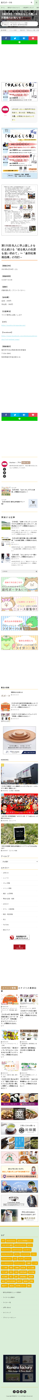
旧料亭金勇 (23, 1272)
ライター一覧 (7, 1302)
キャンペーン (6, 1249)
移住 (3, 1281)
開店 (29, 1285)
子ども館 (4, 1272)
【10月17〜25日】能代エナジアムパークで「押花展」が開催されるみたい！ (28, 1014)
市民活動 (11, 1010)
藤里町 (26, 1281)
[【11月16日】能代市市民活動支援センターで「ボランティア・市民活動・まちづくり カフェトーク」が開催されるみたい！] (5, 706)
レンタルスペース (7, 1263)
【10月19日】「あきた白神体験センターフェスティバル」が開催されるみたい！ (29, 1082)
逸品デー (4, 1285)
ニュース (13, 820)
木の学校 (31, 1272)
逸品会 (12, 1285)
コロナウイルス (17, 1249)
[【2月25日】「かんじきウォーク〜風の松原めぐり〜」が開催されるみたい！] (6, 558)
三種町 (28, 1263)
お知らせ (6, 873)
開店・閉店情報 (15, 790)
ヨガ (15, 1258)
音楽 (4, 1076)
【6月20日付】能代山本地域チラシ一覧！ (13, 502)
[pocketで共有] (33, 38)
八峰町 (17, 1267)
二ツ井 (35, 1263)
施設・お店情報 (8, 893)
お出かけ (6, 904)
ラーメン (27, 1258)
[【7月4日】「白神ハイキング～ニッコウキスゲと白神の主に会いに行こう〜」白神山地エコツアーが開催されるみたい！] (6, 525)
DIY (3, 1240)
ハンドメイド (25, 1254)
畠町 (16, 1276)
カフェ (30, 1245)
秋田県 (31, 1276)
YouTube (6, 924)
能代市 (15, 24)
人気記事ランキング (28, 7)
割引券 (23, 1267)
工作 (24, 1076)
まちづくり (6, 1008)
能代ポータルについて (14, 7)
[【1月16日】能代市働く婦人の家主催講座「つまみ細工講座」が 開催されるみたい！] (6, 541)
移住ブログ (6, 930)
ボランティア (4, 1010)
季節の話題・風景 (8, 898)
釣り (28, 1076)
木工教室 (4, 1276)
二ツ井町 (4, 1267)
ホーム (3, 7)
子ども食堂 (31, 1267)
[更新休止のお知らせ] (5, 695)
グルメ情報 (14, 850)
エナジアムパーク (26, 1008)
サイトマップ (7, 1312)
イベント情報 (23, 22)
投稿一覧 (25, 462)
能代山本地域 (11, 1281)
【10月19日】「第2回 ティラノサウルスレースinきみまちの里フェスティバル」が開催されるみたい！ (9, 1052)
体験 (11, 1267)
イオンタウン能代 (7, 1245)
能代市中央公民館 (22, 24)
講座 (24, 1045)
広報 (16, 1272)
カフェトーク (13, 1008)
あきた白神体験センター (28, 1074)
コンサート (27, 1249)
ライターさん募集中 (9, 1297)
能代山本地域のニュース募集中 (12, 1292)
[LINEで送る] (20, 42)
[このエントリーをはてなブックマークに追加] (24, 38)
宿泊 (11, 1272)
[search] (36, 571)
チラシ (17, 1254)
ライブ (4, 1074)
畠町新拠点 (32, 1043)
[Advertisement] (20, 62)
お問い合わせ (7, 1307)
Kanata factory (11, 1240)
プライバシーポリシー (9, 1317)
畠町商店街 (25, 1043)
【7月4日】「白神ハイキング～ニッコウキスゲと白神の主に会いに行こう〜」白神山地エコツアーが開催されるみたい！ (24, 524)
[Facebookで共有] (6, 38)
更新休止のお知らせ (17, 692)
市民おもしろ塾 (8, 24)
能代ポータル (17, 1396)
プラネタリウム (6, 1258)
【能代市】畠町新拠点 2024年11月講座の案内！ (28, 1050)
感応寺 (9, 1074)
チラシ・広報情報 (8, 909)
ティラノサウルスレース (9, 1043)
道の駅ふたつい (20, 1285)
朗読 (13, 1074)
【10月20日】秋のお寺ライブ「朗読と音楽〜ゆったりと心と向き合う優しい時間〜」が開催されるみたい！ (10, 1083)
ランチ (21, 1258)
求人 (4, 919)
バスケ (34, 1254)
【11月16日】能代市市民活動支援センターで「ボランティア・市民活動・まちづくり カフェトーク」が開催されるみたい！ (24, 705)
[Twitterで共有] (15, 38)
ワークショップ (19, 1263)
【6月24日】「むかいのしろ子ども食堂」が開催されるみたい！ (23, 490)
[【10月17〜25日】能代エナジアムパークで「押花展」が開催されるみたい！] (5, 717)
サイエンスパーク (7, 1254)
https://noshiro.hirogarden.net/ (14, 325)
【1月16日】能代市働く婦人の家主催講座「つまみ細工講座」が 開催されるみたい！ (24, 540)
